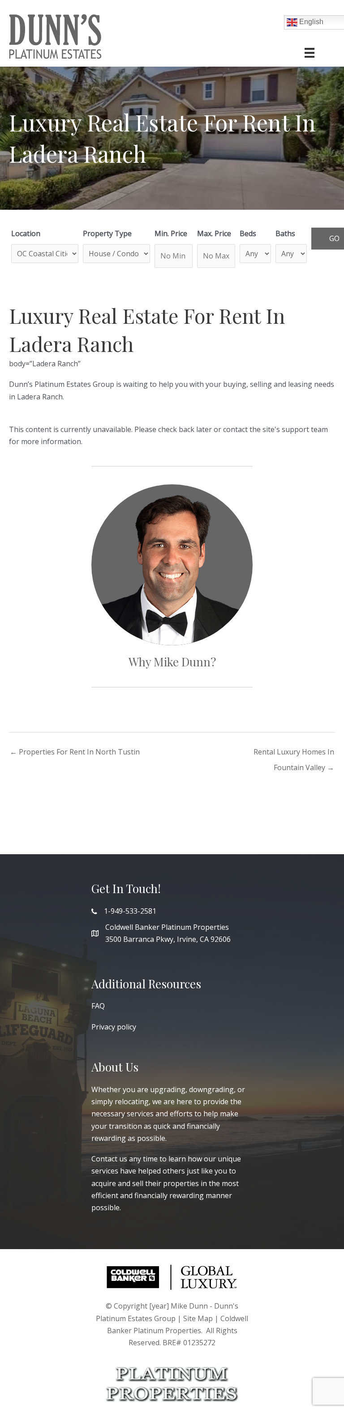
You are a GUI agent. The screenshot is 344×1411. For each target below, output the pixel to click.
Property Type (107, 233)
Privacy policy (113, 1027)
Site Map (198, 1318)
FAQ (98, 1006)
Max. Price (214, 233)
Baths (285, 233)
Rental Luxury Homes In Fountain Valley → (294, 754)
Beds (248, 233)
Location (25, 233)
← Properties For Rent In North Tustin (75, 752)
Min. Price (171, 233)
